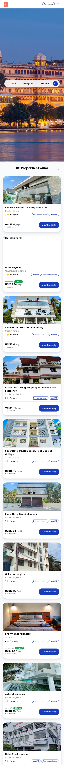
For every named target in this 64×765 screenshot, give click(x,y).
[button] (32, 190)
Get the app (48, 4)
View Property (49, 225)
